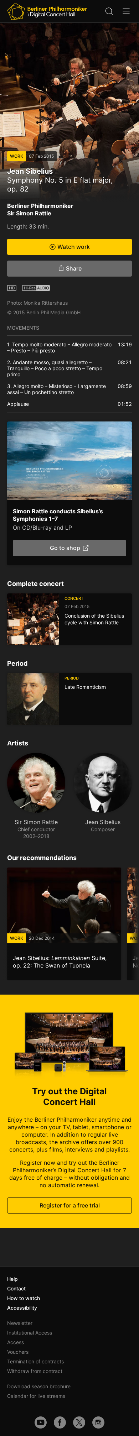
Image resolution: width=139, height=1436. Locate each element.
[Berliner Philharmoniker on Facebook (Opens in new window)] (60, 1422)
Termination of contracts (35, 1361)
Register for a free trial (70, 1205)
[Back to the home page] (47, 11)
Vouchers (18, 1352)
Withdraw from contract (34, 1371)
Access (15, 1342)
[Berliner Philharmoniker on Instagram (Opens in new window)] (98, 1422)
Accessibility (22, 1308)
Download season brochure (39, 1386)
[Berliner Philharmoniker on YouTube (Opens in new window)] (41, 1422)
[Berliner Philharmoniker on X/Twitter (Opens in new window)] (79, 1422)
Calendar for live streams (36, 1396)
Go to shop (65, 547)
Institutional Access (29, 1333)
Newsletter (19, 1323)
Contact (16, 1288)
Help (12, 1279)
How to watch (23, 1298)
